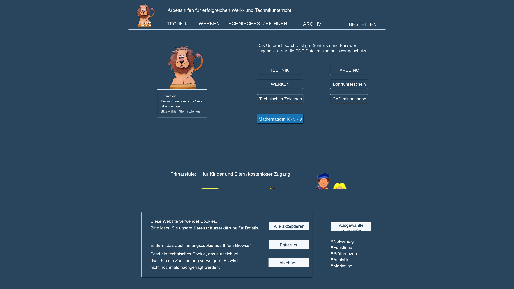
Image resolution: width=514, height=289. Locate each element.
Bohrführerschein (349, 84)
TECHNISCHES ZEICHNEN (256, 23)
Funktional (343, 247)
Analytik (340, 259)
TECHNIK (177, 23)
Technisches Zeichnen (280, 98)
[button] (238, 228)
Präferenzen (345, 253)
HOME (144, 23)
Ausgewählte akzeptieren (351, 226)
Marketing (342, 266)
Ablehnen (288, 262)
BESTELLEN (363, 24)
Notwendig (343, 241)
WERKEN (209, 23)
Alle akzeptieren (289, 226)
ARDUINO (349, 70)
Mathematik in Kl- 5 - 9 (280, 119)
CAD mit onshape (349, 98)
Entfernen (289, 245)
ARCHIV (312, 24)
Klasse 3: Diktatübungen (326, 229)
